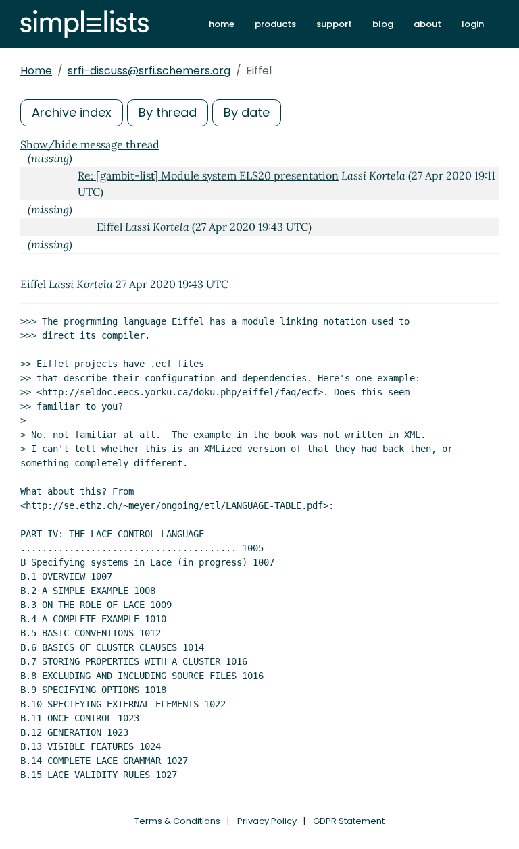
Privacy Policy (267, 821)
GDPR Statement (349, 821)
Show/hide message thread (89, 144)
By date (247, 112)
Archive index (72, 112)
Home (36, 70)
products (275, 24)
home (221, 24)
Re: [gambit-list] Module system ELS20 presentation (208, 175)
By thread (168, 112)
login (473, 24)
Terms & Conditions (177, 821)
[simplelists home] (84, 24)
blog (382, 24)
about (427, 24)
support (334, 24)
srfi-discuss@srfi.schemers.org (149, 70)
